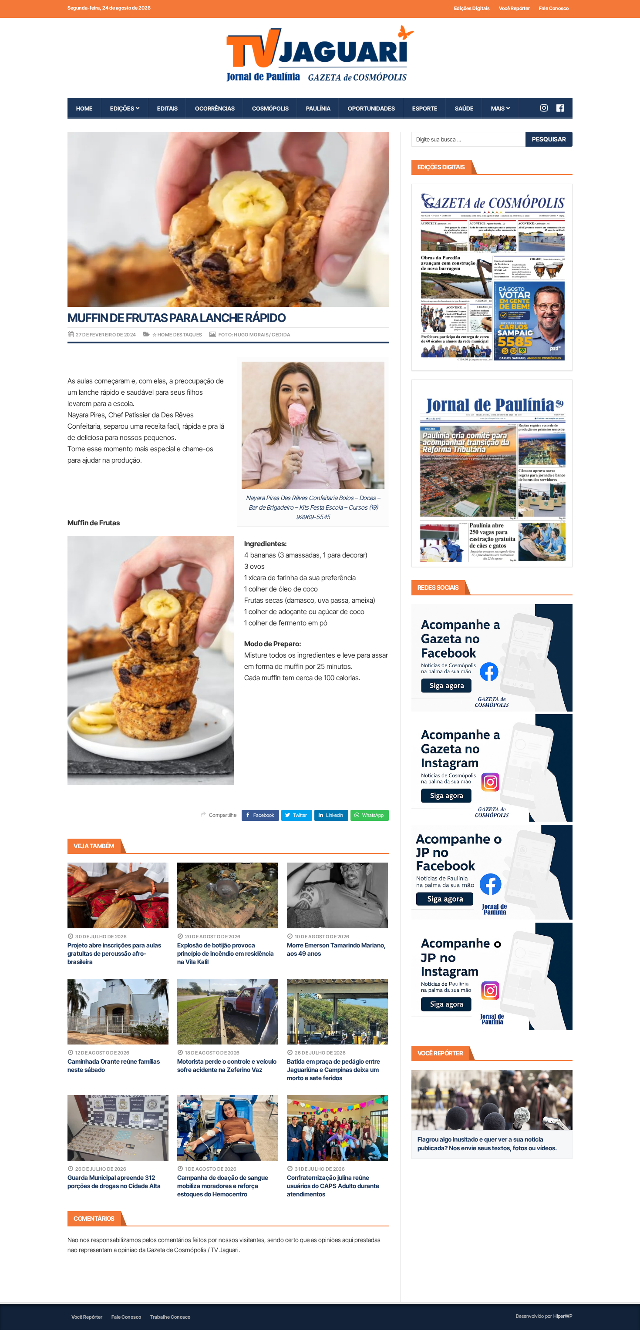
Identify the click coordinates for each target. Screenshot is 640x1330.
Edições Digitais (472, 8)
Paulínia (318, 108)
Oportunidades (371, 108)
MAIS (498, 108)
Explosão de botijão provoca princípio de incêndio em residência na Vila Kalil (225, 953)
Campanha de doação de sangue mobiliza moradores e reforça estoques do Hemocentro (222, 1186)
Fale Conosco (554, 8)
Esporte (425, 108)
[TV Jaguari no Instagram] (548, 108)
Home (84, 108)
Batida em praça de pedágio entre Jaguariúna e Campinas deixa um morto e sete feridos (333, 1069)
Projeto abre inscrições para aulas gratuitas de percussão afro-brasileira (114, 953)
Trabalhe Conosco (170, 1317)
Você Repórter (514, 8)
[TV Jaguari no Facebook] (564, 108)
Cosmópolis (270, 108)
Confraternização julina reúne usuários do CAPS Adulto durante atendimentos (333, 1186)
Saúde (464, 108)
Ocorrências (215, 108)
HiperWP (563, 1316)
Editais (167, 108)
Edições (122, 108)
